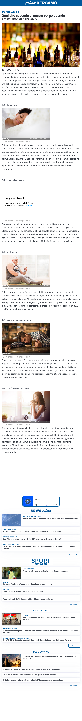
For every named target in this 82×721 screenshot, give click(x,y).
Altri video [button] (74, 646)
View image (8, 141)
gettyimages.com (22, 141)
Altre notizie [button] (73, 554)
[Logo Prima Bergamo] (41, 3)
